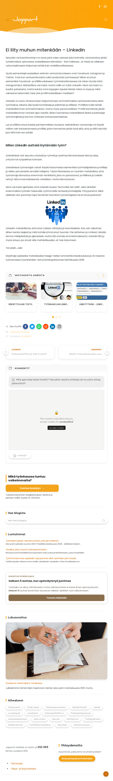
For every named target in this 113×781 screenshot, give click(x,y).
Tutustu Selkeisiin (56, 597)
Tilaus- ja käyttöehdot (23, 768)
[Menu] (7, 20)
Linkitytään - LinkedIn (59, 304)
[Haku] (105, 19)
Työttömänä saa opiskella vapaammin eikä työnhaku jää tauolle (41, 558)
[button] (25, 326)
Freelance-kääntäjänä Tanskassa (24, 683)
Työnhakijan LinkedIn (24, 304)
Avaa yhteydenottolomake (77, 758)
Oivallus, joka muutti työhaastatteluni (26, 549)
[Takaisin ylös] (106, 774)
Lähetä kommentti (19, 332)
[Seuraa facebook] (100, 7)
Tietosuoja (17, 763)
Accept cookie (56, 428)
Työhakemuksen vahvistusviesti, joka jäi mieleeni (32, 540)
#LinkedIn (26, 336)
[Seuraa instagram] (105, 7)
